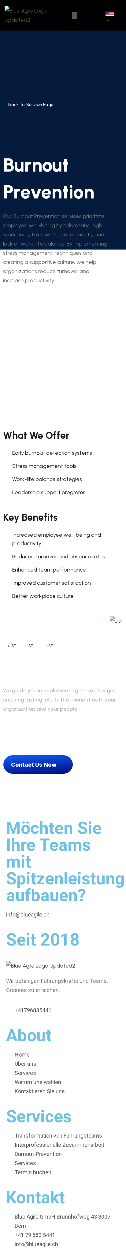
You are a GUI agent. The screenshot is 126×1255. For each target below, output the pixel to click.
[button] (74, 15)
